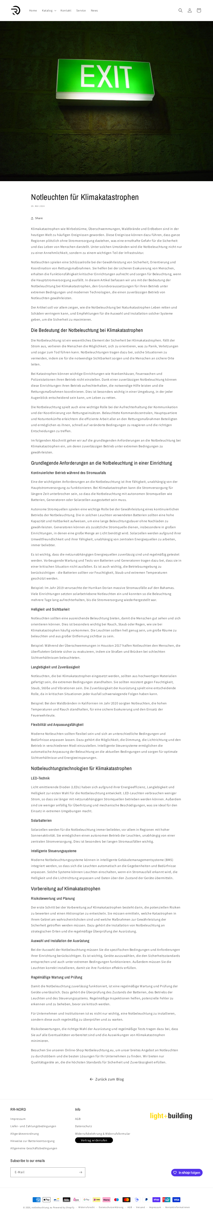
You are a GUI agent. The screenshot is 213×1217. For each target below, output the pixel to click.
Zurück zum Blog (109, 1079)
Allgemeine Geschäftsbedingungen (33, 1148)
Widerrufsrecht (86, 1207)
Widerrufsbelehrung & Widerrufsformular (102, 1133)
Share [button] (39, 218)
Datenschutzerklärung (111, 1207)
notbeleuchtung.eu (42, 1207)
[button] (49, 10)
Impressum (18, 1119)
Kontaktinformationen (177, 1207)
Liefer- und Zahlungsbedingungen (33, 1126)
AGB (78, 1119)
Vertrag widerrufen (94, 1140)
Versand (140, 1207)
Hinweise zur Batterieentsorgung (32, 1141)
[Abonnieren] (80, 1172)
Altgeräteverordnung (24, 1133)
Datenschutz (83, 1126)
